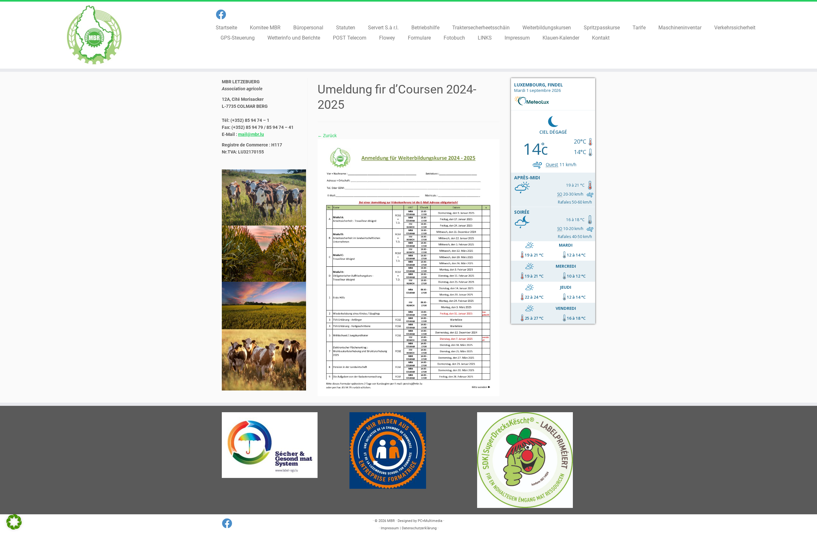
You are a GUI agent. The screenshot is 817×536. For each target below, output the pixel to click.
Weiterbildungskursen (546, 28)
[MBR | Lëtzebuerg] (94, 35)
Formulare (419, 38)
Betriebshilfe (425, 28)
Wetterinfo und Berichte (293, 38)
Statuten (345, 28)
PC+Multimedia (430, 521)
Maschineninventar (679, 28)
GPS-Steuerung (238, 38)
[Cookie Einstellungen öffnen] (14, 528)
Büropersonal (308, 28)
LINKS (485, 38)
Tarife (639, 28)
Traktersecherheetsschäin (481, 28)
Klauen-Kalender (561, 38)
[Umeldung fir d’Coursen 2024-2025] (408, 267)
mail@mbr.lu (251, 134)
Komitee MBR (265, 28)
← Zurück (327, 135)
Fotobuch (454, 38)
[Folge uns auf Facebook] (223, 15)
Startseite (226, 28)
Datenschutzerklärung (419, 528)
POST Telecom (349, 38)
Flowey (387, 38)
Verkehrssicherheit (734, 28)
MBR (391, 521)
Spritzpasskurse (602, 28)
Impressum (517, 38)
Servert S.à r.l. (383, 28)
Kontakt (601, 38)
